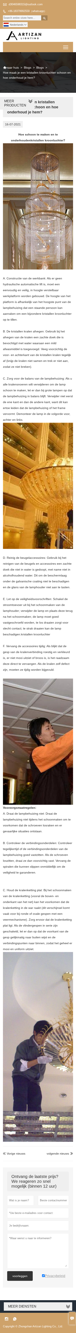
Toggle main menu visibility (66, 47)
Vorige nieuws (14, 1153)
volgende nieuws (58, 1153)
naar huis (11, 67)
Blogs (27, 67)
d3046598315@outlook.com (26, 4)
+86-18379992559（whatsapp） (27, 11)
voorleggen (19, 1276)
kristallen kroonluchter (47, 140)
